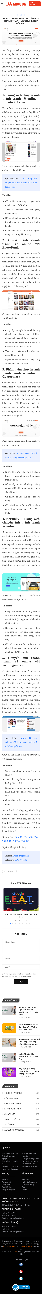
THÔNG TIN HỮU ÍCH (21, 1119)
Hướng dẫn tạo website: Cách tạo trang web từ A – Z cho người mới (21, 742)
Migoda (14, 1252)
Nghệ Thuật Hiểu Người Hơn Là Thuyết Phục (28, 1056)
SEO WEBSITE (21, 15)
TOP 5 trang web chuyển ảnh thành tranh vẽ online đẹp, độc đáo (21, 182)
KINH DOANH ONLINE (21, 1104)
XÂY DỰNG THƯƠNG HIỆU (21, 1130)
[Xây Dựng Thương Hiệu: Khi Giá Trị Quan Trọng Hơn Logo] (9, 1072)
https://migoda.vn (20, 856)
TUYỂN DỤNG (21, 1125)
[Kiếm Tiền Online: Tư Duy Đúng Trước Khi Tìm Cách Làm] (9, 1028)
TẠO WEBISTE (33, 3)
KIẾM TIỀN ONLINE (21, 1098)
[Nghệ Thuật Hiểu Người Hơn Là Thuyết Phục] (9, 1057)
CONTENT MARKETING (21, 1093)
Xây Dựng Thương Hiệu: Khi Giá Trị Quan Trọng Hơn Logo (29, 1071)
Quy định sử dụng (9, 1246)
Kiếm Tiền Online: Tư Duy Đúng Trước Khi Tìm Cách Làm (28, 1026)
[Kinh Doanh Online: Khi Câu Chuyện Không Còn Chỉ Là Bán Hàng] (9, 1042)
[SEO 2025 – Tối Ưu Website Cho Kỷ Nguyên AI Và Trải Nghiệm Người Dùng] (21, 899)
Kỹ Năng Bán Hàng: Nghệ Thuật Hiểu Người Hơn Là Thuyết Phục (28, 1011)
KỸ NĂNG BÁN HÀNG (21, 1109)
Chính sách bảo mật (26, 1246)
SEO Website (21, 860)
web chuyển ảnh (9, 871)
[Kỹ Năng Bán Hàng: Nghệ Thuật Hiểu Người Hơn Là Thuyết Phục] (9, 1010)
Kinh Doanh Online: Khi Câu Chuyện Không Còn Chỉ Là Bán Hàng (29, 1041)
